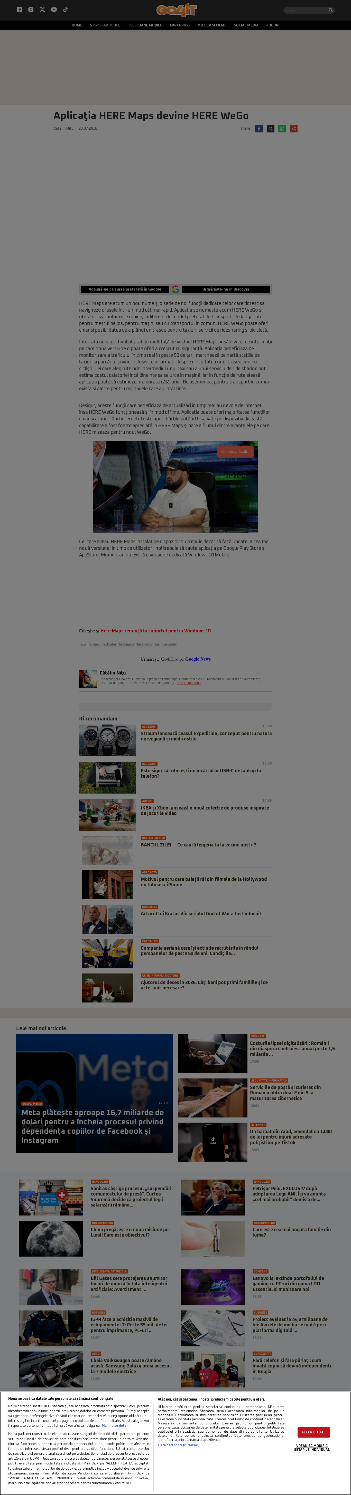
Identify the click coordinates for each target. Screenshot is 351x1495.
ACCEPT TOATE (313, 1432)
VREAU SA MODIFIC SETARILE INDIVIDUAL (312, 1448)
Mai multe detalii (116, 1426)
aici (79, 1463)
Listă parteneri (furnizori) (179, 1445)
